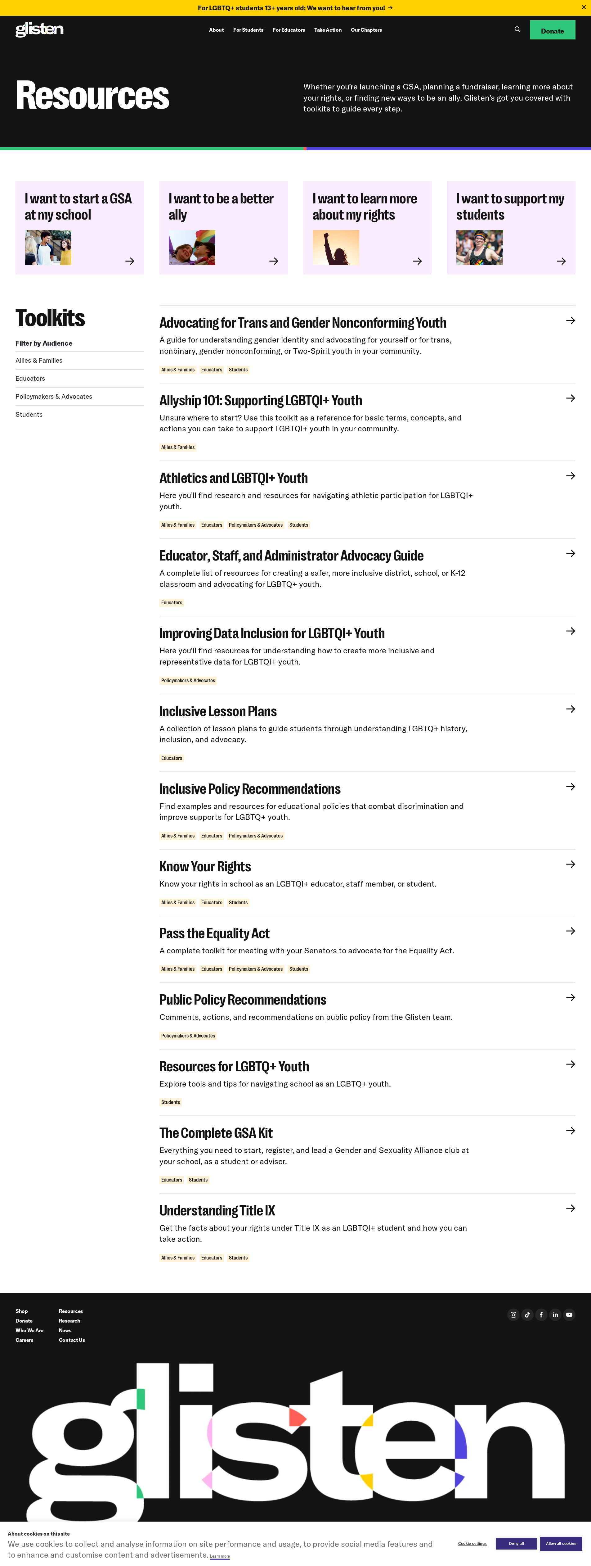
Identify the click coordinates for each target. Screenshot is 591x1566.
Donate (24, 1321)
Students (29, 414)
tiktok (527, 1315)
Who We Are (29, 1330)
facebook (541, 1315)
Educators (30, 378)
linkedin (555, 1315)
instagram (513, 1315)
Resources (71, 1311)
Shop (22, 1311)
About (216, 30)
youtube (569, 1315)
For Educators (289, 30)
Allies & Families (39, 360)
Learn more (220, 1556)
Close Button (584, 7)
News (65, 1330)
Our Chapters (366, 30)
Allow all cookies (561, 1543)
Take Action (328, 30)
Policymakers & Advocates (54, 396)
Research (69, 1321)
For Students (248, 30)
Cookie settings (472, 1543)
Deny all (516, 1543)
